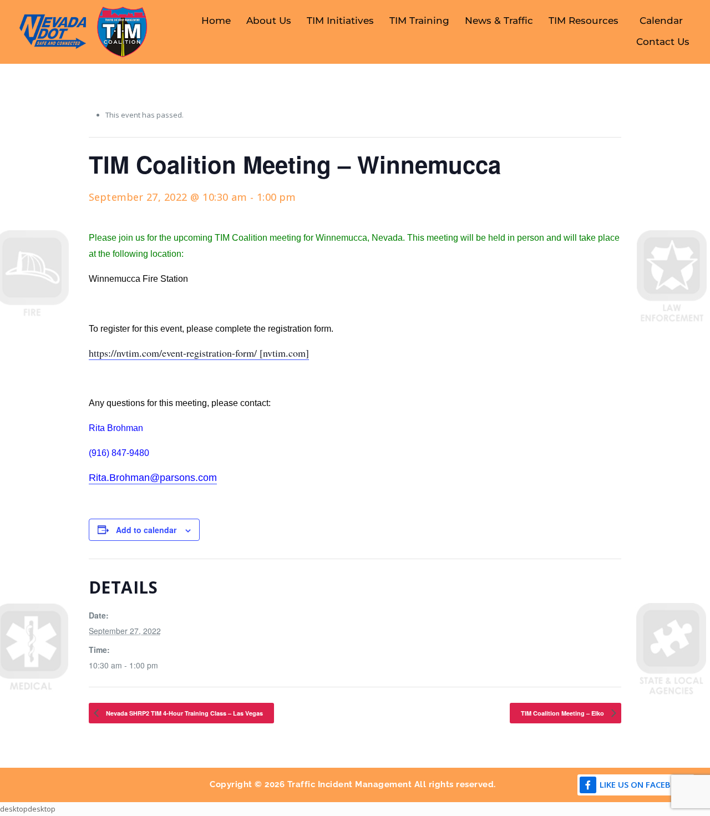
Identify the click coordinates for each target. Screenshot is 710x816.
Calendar (661, 20)
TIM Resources (583, 20)
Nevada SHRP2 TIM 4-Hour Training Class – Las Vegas (183, 713)
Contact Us (662, 41)
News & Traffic (499, 20)
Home (216, 20)
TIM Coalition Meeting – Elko (563, 713)
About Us (268, 20)
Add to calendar (146, 529)
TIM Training (419, 20)
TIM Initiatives (340, 20)
